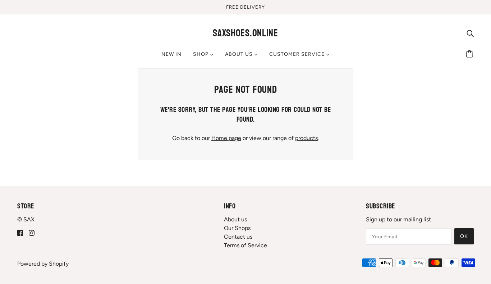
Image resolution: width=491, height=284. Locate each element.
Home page (226, 138)
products (306, 138)
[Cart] (470, 54)
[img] (470, 33)
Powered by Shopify (43, 263)
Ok (464, 236)
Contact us (238, 236)
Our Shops (237, 228)
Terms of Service (245, 245)
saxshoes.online (245, 33)
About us (235, 219)
